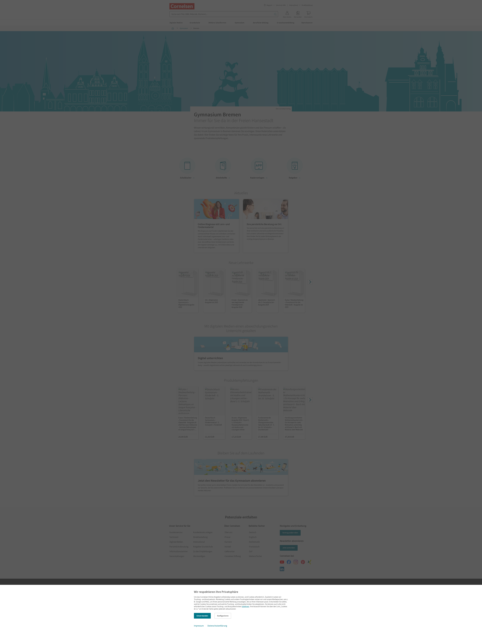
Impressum (199, 625)
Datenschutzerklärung (217, 625)
